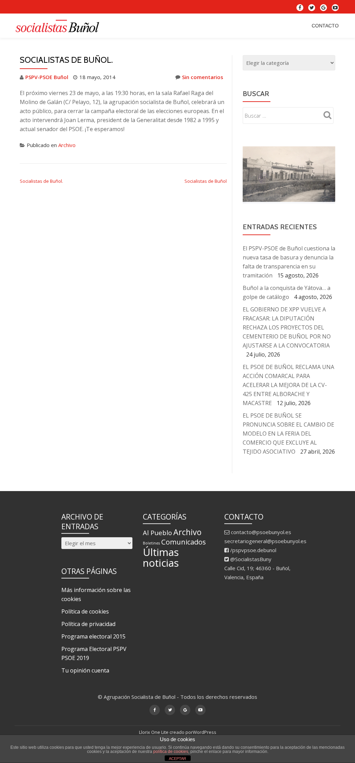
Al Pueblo (157, 530)
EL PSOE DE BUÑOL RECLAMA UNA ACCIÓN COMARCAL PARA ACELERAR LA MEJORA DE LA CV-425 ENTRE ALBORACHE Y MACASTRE (288, 383)
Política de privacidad (88, 622)
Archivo (67, 145)
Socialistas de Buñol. (41, 181)
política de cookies (170, 751)
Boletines (151, 541)
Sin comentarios (202, 77)
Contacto (325, 25)
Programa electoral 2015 (93, 634)
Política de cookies (85, 610)
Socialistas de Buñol (205, 181)
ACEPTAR (177, 758)
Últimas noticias (161, 555)
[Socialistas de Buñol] (59, 26)
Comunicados (183, 540)
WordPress (204, 730)
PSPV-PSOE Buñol (46, 77)
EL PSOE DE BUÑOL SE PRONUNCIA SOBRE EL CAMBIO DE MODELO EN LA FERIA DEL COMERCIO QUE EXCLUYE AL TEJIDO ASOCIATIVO (288, 432)
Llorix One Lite (154, 730)
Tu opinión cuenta (85, 668)
